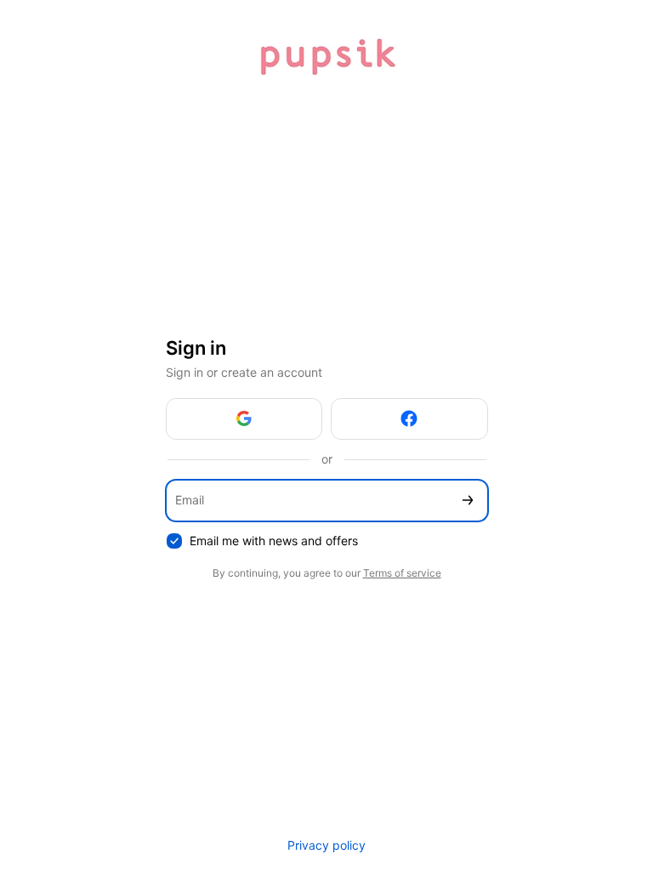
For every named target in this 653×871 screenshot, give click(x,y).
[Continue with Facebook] (409, 419)
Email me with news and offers (274, 540)
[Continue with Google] (244, 419)
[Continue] (467, 500)
